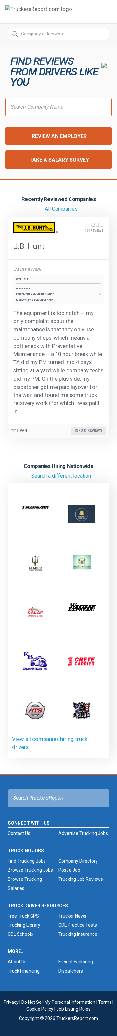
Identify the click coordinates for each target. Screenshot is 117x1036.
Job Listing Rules (73, 1009)
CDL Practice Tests (77, 925)
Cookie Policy (39, 1009)
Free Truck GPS (23, 916)
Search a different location (61, 476)
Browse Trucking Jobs (30, 870)
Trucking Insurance (77, 934)
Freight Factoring (75, 961)
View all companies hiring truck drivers (49, 743)
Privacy (11, 1002)
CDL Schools (20, 934)
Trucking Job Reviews (80, 879)
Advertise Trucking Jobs (83, 833)
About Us (17, 961)
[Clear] (104, 34)
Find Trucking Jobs (27, 861)
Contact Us (19, 833)
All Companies (61, 209)
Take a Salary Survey (59, 160)
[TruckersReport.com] (38, 14)
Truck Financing (24, 971)
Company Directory (78, 861)
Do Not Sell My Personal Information (58, 1002)
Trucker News (72, 916)
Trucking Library (24, 925)
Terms (104, 1002)
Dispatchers (70, 971)
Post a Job (69, 870)
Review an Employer (59, 136)
